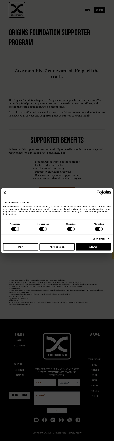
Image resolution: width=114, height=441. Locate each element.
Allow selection (57, 247)
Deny (20, 247)
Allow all (93, 247)
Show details (99, 239)
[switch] (43, 229)
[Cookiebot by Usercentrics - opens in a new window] (98, 192)
